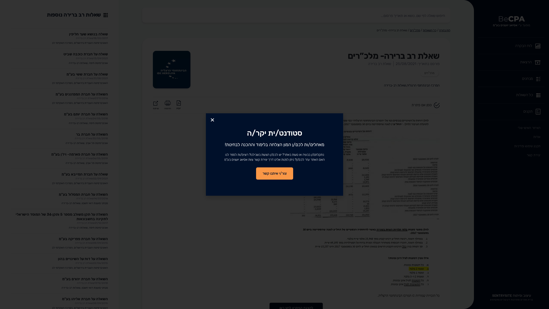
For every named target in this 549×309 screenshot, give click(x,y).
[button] (212, 120)
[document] (274, 154)
